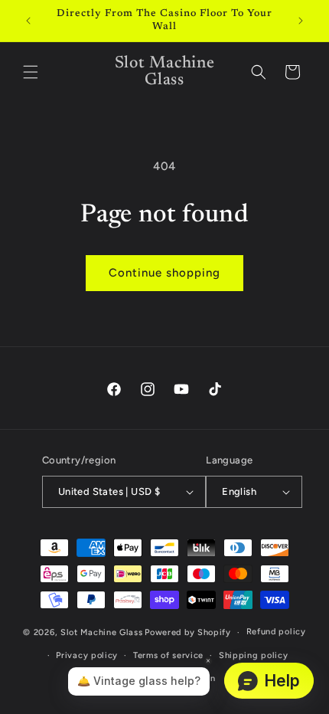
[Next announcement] (301, 21)
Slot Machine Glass (101, 632)
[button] (30, 72)
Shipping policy (253, 655)
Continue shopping (164, 273)
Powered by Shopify (188, 632)
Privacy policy (87, 655)
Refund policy (276, 632)
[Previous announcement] (28, 21)
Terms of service (168, 655)
